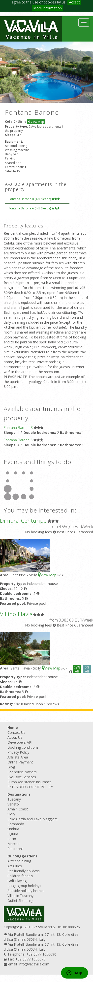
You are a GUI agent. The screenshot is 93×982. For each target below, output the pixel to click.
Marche (13, 843)
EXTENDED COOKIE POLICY (30, 786)
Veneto (13, 804)
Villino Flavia (16, 614)
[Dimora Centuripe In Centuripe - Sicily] (25, 555)
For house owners (22, 772)
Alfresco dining (19, 861)
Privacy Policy (18, 752)
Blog (11, 767)
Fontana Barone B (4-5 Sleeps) (30, 199)
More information (47, 8)
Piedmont (15, 848)
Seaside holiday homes (25, 890)
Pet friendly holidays (23, 871)
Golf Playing (17, 880)
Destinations (19, 794)
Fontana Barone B (18, 427)
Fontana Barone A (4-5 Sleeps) (30, 208)
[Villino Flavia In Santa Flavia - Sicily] (25, 648)
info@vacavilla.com (34, 964)
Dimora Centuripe (23, 520)
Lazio (11, 838)
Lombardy (15, 824)
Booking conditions (22, 747)
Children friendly (20, 875)
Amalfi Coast (17, 809)
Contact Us (16, 732)
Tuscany (14, 799)
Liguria (12, 833)
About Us (14, 737)
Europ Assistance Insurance (29, 782)
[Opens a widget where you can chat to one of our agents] (74, 973)
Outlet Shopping (20, 900)
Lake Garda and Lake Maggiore (32, 819)
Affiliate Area (17, 757)
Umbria (13, 828)
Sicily (11, 814)
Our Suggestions (22, 856)
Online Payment (20, 762)
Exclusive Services (21, 777)
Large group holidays (24, 885)
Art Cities (14, 866)
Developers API (19, 742)
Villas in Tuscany (20, 895)
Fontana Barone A (18, 440)
